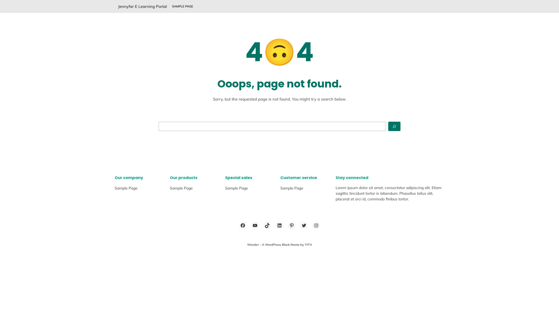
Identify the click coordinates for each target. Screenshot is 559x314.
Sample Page (182, 6)
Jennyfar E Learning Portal (142, 6)
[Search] (394, 126)
